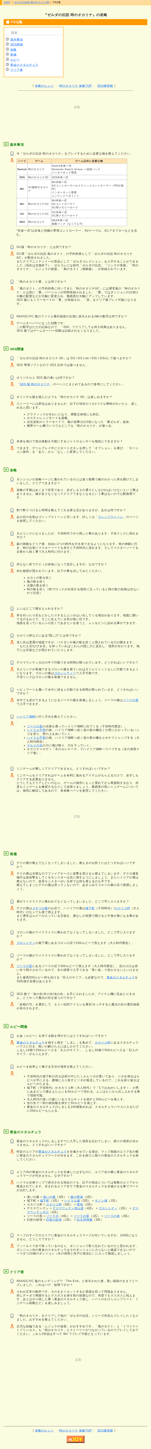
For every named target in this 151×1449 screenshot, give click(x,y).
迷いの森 (49, 1196)
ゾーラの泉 (112, 1216)
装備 (13, 54)
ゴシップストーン (110, 516)
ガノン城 (101, 1200)
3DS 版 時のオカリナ (35, 384)
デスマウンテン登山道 (68, 1208)
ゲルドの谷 (35, 745)
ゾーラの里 (131, 700)
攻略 (13, 49)
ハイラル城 (72, 1200)
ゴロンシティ (26, 942)
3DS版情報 (105, 85)
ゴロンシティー (65, 673)
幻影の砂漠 (54, 1219)
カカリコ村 (122, 908)
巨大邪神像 (84, 1219)
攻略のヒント (44, 85)
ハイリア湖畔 (26, 716)
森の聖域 (77, 1196)
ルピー (15, 59)
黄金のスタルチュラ (24, 64)
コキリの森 (40, 908)
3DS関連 (16, 44)
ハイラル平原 (36, 730)
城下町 (90, 908)
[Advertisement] (74, 117)
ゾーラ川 (52, 1216)
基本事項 (16, 39)
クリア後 (16, 69)
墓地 (80, 1204)
